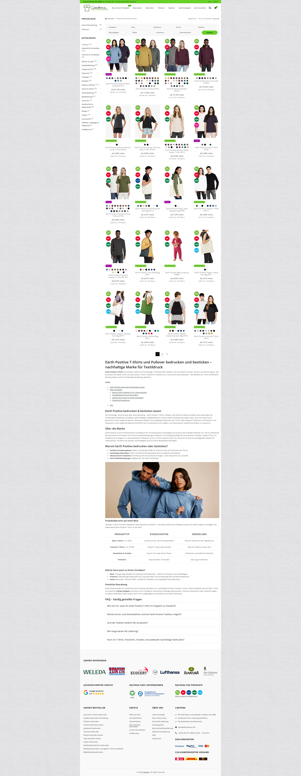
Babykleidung (87, 97)
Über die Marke (116, 390)
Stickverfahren (135, 721)
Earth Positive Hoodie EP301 (147, 89)
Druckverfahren (135, 718)
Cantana (146, 772)
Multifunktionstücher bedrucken (96, 745)
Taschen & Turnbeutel (90, 55)
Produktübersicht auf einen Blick (125, 395)
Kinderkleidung (88, 93)
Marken (171, 8)
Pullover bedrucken (91, 721)
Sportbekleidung (88, 65)
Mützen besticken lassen (93, 735)
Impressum (156, 738)
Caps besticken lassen (92, 738)
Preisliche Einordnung (121, 400)
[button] (93, 692)
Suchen (210, 32)
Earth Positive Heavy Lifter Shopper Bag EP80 (177, 210)
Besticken (150, 8)
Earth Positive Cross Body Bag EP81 (147, 273)
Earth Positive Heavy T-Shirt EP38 (206, 148)
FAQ (209, 2)
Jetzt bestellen (200, 8)
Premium (85, 29)
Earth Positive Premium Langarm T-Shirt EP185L (118, 276)
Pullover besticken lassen (93, 725)
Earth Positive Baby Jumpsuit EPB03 (177, 273)
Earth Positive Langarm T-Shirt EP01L (206, 210)
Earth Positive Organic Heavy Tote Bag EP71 (206, 273)
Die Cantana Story (159, 718)
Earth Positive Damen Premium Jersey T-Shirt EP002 (118, 148)
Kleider (84, 111)
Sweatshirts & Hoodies (90, 48)
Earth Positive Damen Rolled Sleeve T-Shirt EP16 (176, 151)
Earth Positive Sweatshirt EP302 (177, 90)
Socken (84, 115)
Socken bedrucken (90, 742)
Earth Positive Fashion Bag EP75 (147, 337)
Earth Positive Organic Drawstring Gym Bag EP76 (177, 335)
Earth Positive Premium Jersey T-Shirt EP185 (118, 215)
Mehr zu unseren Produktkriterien (186, 696)
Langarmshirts (87, 69)
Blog (216, 2)
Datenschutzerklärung (161, 732)
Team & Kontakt (158, 715)
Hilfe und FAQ (134, 715)
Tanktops (85, 77)
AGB (154, 735)
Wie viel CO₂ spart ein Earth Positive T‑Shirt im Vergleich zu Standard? (141, 605)
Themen (161, 8)
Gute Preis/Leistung (89, 25)
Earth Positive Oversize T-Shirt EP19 (206, 337)
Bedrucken (137, 8)
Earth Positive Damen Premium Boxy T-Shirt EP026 (147, 148)
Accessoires (86, 119)
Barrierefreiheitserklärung (162, 728)
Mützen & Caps (88, 61)
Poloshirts (85, 73)
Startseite (110, 19)
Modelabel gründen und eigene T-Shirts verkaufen (103, 749)
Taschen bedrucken (91, 732)
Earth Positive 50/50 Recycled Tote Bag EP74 (147, 210)
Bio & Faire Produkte (121, 7)
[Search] (210, 8)
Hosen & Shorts (88, 89)
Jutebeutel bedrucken (92, 728)
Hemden (85, 81)
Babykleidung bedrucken (93, 752)
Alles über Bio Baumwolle (134, 726)
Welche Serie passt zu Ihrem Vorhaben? (128, 398)
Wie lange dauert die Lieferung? (122, 631)
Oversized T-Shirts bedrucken (95, 715)
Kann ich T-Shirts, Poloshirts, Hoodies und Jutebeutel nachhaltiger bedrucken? (145, 639)
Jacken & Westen (88, 85)
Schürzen (85, 100)
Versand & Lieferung (160, 721)
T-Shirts (85, 45)
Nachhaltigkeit (185, 8)
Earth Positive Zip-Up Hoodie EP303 (206, 82)
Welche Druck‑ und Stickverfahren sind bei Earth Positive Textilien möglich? (144, 614)
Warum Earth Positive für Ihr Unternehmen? (129, 392)
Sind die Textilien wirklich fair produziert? (127, 622)
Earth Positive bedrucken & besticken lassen (127, 387)
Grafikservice (87, 129)
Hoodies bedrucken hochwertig (95, 718)
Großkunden (134, 733)
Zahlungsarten (158, 725)
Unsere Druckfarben (137, 730)
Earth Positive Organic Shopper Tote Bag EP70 (118, 335)
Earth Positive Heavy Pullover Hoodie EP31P (118, 85)
